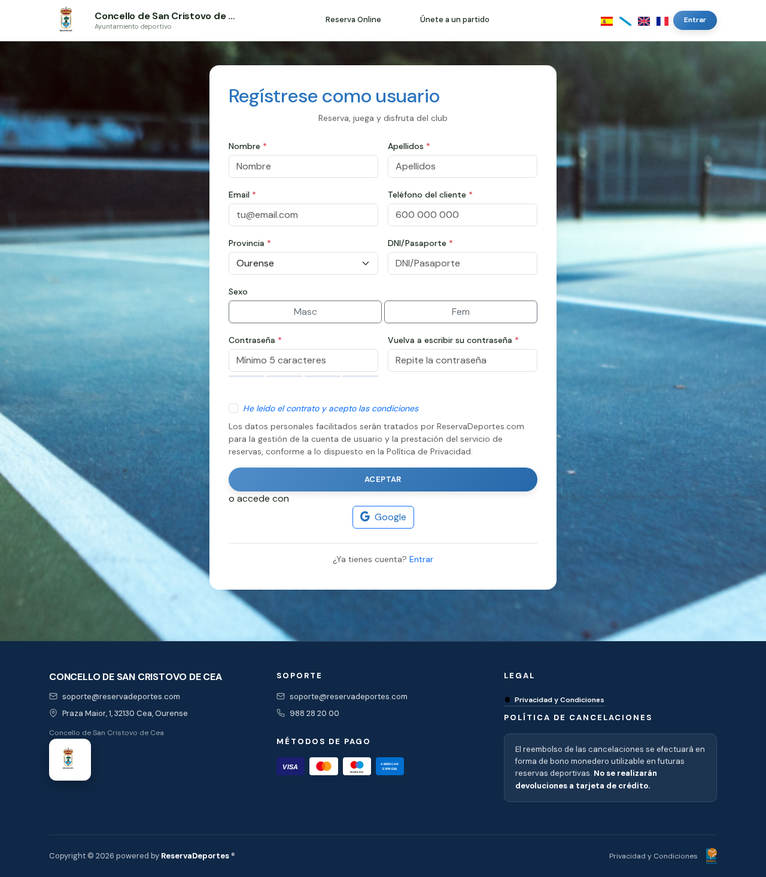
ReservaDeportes (195, 856)
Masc (305, 311)
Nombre (248, 146)
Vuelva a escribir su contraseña (453, 340)
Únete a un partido (455, 19)
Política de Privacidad (429, 451)
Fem (461, 311)
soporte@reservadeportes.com (121, 696)
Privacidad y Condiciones (559, 700)
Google (390, 517)
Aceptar (383, 479)
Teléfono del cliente (430, 194)
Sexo (238, 291)
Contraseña (255, 340)
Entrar (695, 20)
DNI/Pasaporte (420, 243)
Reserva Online (353, 19)
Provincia (250, 243)
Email (242, 194)
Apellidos (409, 146)
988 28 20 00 (314, 713)
